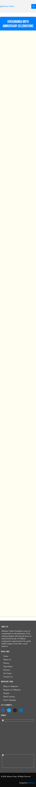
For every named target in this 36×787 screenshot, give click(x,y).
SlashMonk (31, 783)
